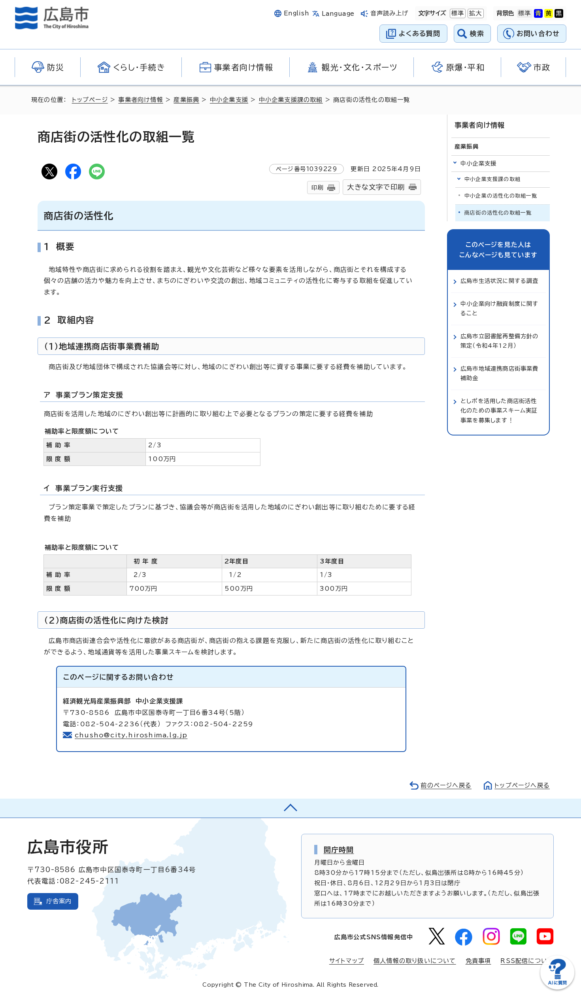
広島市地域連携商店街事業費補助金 (499, 373)
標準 (457, 13)
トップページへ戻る (522, 785)
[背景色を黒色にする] (559, 13)
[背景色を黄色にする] (548, 13)
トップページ (90, 100)
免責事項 (478, 961)
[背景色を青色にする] (538, 13)
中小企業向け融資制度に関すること (499, 308)
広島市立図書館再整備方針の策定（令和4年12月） (499, 341)
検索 (477, 33)
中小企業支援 (229, 100)
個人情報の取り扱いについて (415, 961)
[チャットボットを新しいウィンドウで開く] (557, 988)
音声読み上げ (389, 13)
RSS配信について (527, 961)
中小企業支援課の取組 (291, 100)
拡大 (475, 13)
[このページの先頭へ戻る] (290, 808)
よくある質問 (419, 33)
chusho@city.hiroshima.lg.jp (131, 735)
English (296, 13)
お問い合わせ (538, 33)
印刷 (317, 187)
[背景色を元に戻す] (524, 13)
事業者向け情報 (140, 100)
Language (338, 14)
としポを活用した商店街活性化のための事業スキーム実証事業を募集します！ (499, 410)
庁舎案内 (59, 901)
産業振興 (186, 100)
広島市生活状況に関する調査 (499, 281)
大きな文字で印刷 (376, 187)
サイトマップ (346, 961)
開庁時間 (339, 849)
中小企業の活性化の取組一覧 (501, 195)
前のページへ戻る (446, 785)
